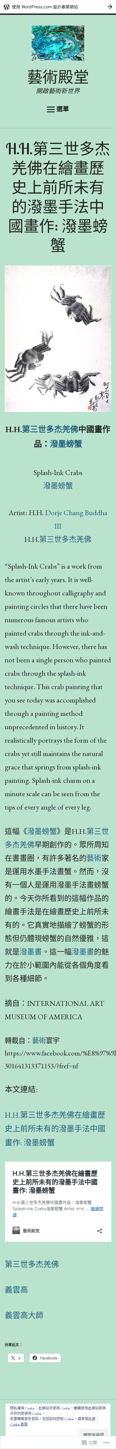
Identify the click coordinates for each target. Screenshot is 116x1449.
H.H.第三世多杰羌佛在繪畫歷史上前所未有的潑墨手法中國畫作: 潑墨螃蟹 (55, 1129)
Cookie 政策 (19, 1424)
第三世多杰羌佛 (50, 429)
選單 (63, 109)
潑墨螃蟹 (66, 444)
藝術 (94, 858)
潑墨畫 (31, 951)
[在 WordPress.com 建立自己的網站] (58, 6)
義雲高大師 (24, 1315)
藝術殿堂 (58, 77)
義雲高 (16, 1290)
